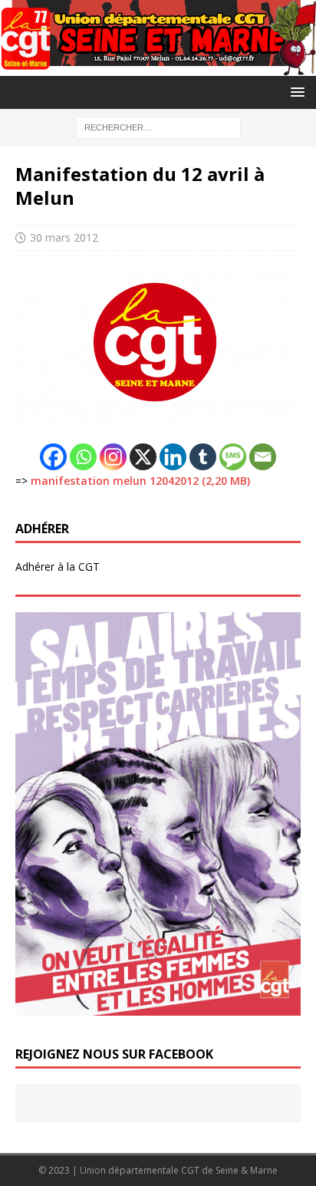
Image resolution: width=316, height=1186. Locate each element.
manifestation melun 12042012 (115, 480)
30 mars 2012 (64, 237)
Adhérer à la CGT (57, 566)
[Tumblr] (202, 456)
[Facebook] (53, 456)
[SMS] (232, 456)
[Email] (262, 456)
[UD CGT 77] (158, 66)
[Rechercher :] (158, 126)
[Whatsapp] (83, 456)
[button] (295, 92)
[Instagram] (113, 456)
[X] (143, 456)
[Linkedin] (173, 456)
